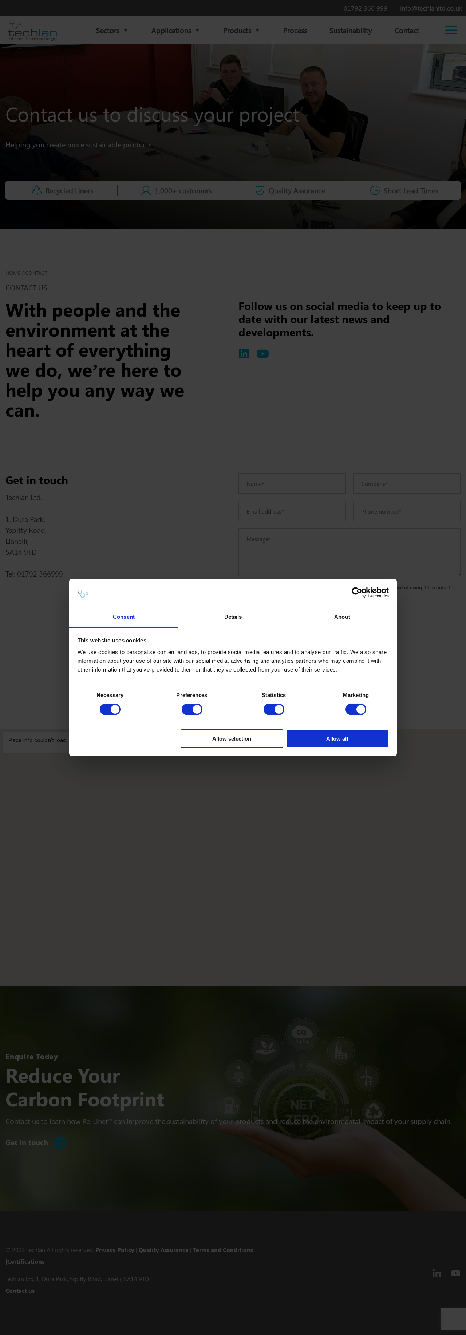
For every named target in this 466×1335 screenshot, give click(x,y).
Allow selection (231, 739)
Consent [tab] (124, 617)
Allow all (337, 739)
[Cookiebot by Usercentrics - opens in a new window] (357, 592)
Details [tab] (233, 617)
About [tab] (342, 617)
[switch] (192, 709)
